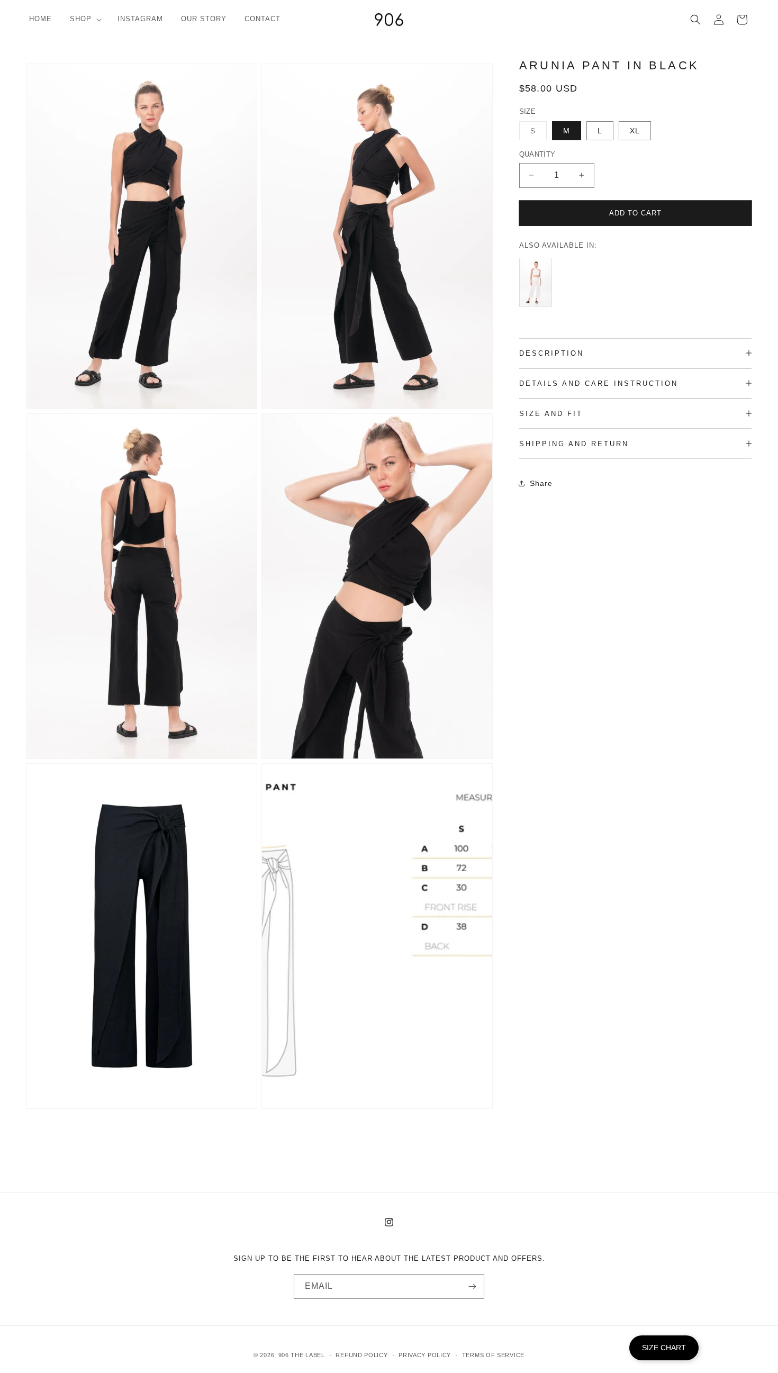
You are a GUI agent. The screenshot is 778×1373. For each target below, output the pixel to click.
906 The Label (301, 1355)
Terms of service (493, 1355)
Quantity (537, 154)
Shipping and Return (574, 444)
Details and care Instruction (598, 383)
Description (551, 353)
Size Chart (664, 1347)
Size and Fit (551, 414)
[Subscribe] (472, 1286)
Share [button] (541, 482)
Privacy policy (425, 1355)
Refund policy (361, 1355)
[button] (85, 19)
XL (635, 131)
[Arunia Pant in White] (538, 306)
